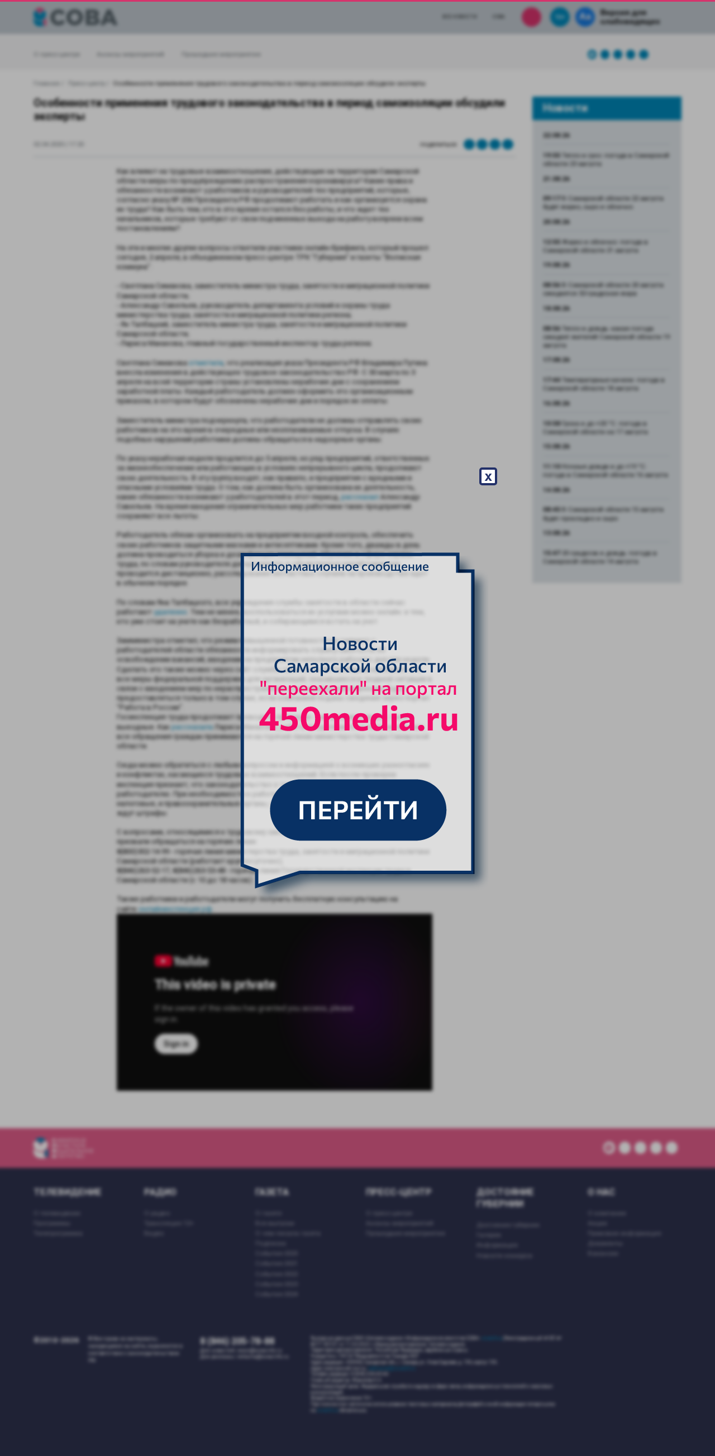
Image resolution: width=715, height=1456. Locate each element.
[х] (357, 728)
